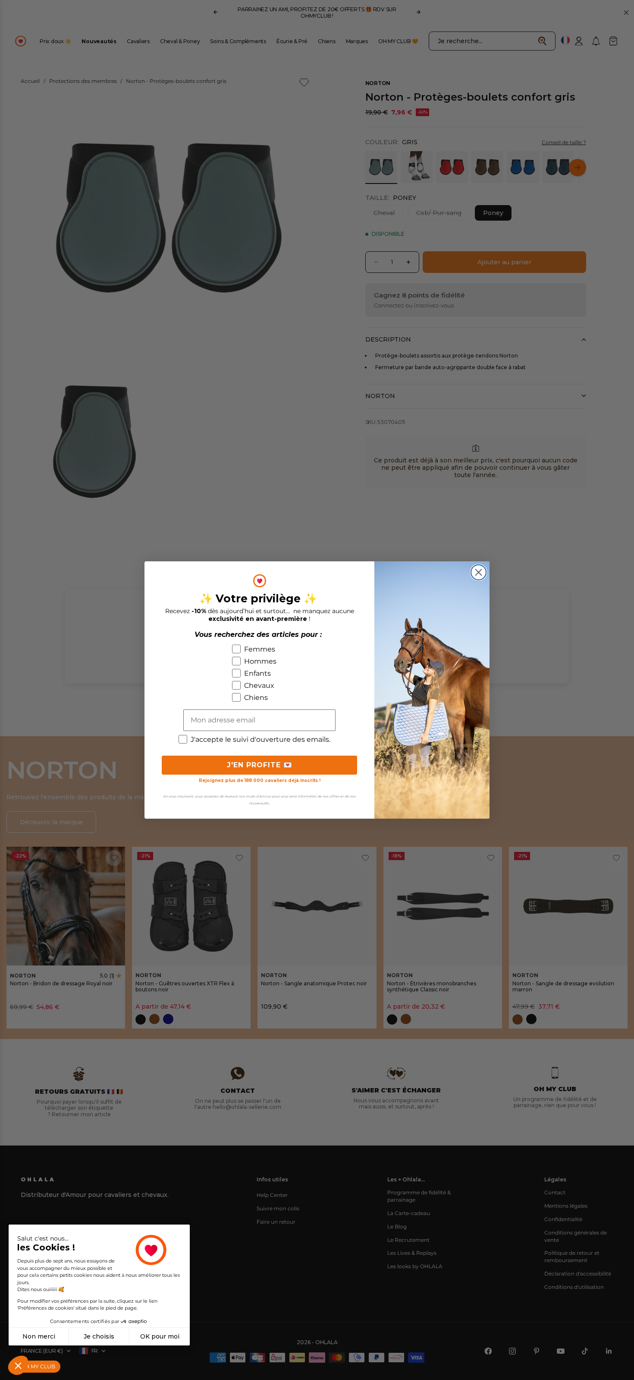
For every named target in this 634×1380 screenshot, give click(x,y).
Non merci (38, 1336)
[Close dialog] (478, 572)
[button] (18, 1365)
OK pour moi (159, 1336)
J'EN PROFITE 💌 (259, 765)
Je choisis (99, 1336)
